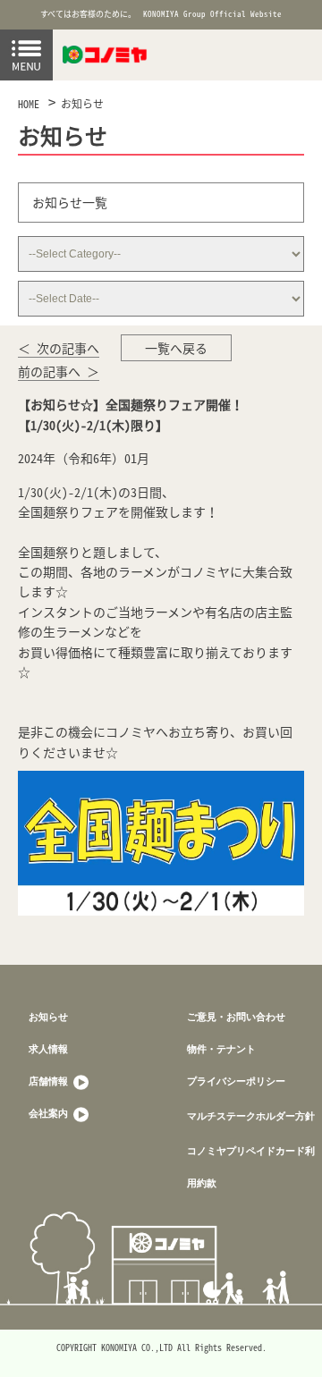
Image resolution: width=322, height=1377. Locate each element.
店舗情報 (50, 1080)
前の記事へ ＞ (58, 371)
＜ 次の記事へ (58, 348)
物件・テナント (221, 1048)
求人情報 (48, 1048)
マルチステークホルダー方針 (251, 1115)
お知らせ (82, 104)
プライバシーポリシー (236, 1080)
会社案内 (50, 1112)
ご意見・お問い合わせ (236, 1016)
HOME (28, 104)
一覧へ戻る (176, 348)
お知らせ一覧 (69, 202)
